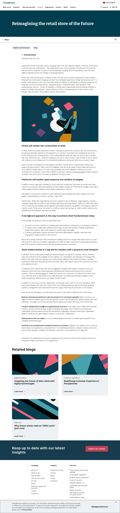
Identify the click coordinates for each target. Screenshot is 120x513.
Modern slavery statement (79, 477)
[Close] (116, 502)
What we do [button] (7, 7)
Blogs (52, 475)
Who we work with (38, 478)
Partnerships (35, 475)
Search (105, 7)
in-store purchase (78, 172)
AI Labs (34, 481)
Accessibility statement (78, 475)
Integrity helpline (75, 483)
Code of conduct (76, 480)
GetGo (44, 273)
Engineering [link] (49, 7)
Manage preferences (100, 506)
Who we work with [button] (28, 7)
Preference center (57, 470)
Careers (34, 491)
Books (52, 478)
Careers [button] (58, 7)
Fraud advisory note (77, 497)
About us (34, 470)
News (33, 484)
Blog (35, 48)
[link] (97, 449)
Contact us (35, 493)
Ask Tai (114, 7)
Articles (53, 473)
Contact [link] (73, 7)
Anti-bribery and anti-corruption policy (77, 494)
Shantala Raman (30, 55)
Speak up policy (75, 490)
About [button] (66, 7)
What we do (35, 473)
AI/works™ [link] (16, 7)
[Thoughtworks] (9, 2)
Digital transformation (21, 48)
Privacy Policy (27, 510)
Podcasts (53, 481)
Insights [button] (40, 7)
